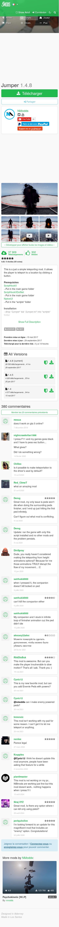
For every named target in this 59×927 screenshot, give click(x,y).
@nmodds (19, 702)
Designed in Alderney (12, 913)
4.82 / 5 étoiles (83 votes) (11, 262)
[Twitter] (19, 114)
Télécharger (31, 93)
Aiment (34, 254)
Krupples (19, 754)
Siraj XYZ (19, 802)
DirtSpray (19, 550)
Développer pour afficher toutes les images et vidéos (29, 244)
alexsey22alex (21, 635)
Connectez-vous (39, 843)
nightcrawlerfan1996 (25, 435)
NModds (22, 111)
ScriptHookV (10, 285)
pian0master (20, 776)
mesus (17, 419)
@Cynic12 (19, 758)
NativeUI (8, 298)
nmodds (9, 900)
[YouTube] (22, 114)
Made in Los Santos (11, 917)
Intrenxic (19, 717)
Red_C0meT (20, 482)
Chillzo (17, 463)
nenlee (17, 739)
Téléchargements (15, 254)
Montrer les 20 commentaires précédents (29, 412)
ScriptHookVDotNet (14, 292)
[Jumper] (29, 199)
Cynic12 (18, 679)
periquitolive (21, 820)
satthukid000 (21, 579)
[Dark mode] (50, 12)
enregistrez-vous (13, 847)
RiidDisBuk (20, 657)
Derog (17, 498)
